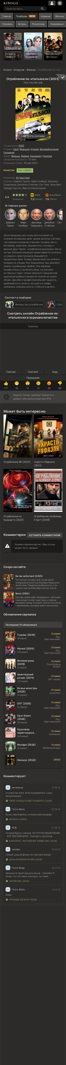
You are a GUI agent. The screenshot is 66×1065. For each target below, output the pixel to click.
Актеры (22, 24)
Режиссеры (38, 24)
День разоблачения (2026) (26, 859)
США (15, 149)
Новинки (45, 16)
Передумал (33, 377)
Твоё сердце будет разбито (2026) (30, 800)
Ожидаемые (57, 24)
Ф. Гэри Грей (23, 177)
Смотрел (33, 371)
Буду (55, 371)
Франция (24, 149)
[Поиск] (42, 8)
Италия (35, 149)
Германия (9, 152)
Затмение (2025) (19, 881)
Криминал (35, 156)
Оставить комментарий (44, 535)
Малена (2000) (18, 819)
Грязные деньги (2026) (23, 899)
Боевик (25, 156)
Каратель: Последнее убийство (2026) (33, 840)
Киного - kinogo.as (14, 69)
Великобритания (49, 149)
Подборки (21, 16)
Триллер (47, 156)
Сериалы (7, 24)
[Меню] (59, 3)
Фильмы (59, 16)
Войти (51, 3)
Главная (6, 16)
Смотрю (11, 371)
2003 (21, 145)
